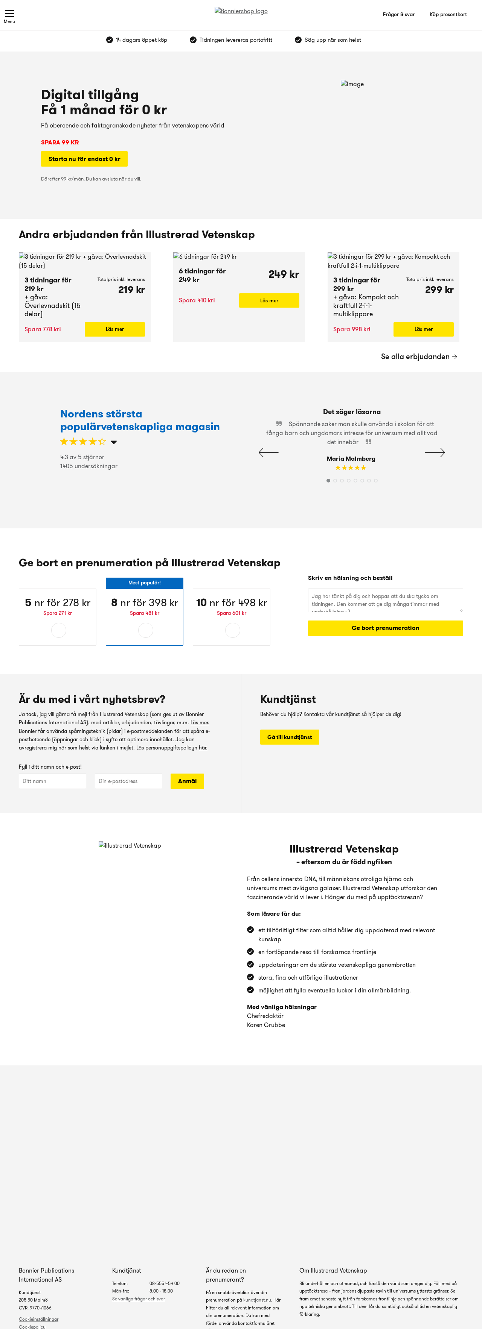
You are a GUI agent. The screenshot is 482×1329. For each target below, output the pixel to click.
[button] (435, 452)
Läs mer (115, 329)
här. (203, 747)
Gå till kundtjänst (289, 737)
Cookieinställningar (38, 1319)
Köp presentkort (448, 14)
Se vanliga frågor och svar (138, 1299)
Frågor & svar (399, 14)
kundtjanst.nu (257, 1300)
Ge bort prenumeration (385, 628)
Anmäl (187, 781)
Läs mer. (200, 722)
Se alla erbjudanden (415, 356)
